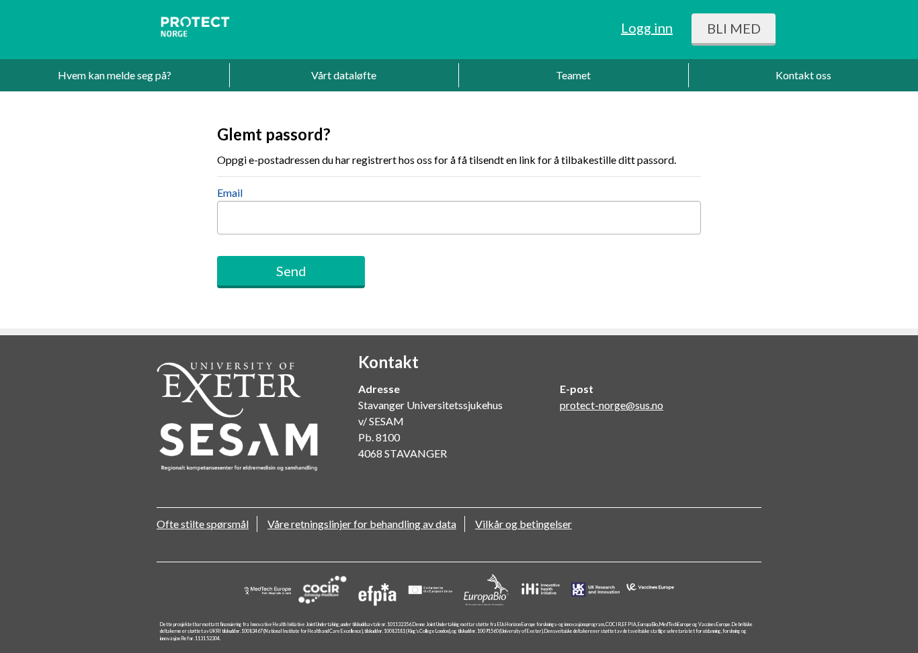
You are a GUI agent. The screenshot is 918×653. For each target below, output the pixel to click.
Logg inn (647, 27)
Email (230, 192)
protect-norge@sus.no (611, 404)
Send (291, 271)
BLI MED (734, 28)
